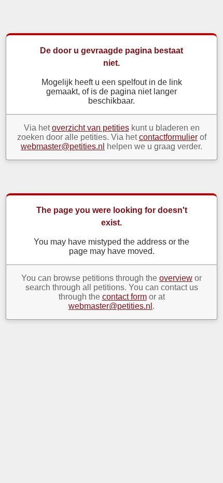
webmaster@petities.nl (63, 146)
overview (175, 278)
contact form (124, 296)
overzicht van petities (90, 127)
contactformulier (168, 137)
